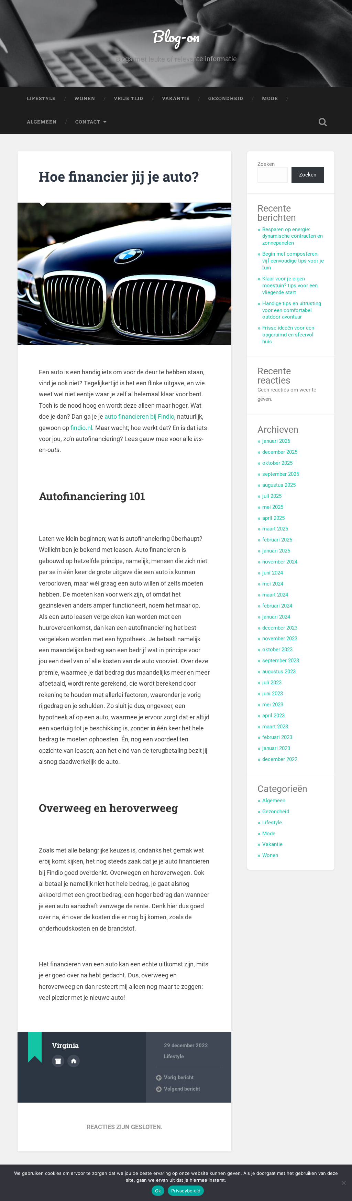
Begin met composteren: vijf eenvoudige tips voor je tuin (293, 261)
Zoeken (266, 164)
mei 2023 (272, 704)
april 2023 (273, 715)
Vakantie (176, 98)
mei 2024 (272, 584)
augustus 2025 (279, 485)
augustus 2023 (279, 671)
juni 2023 (272, 693)
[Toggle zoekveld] (322, 122)
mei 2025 (272, 507)
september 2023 (280, 660)
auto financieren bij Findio (139, 416)
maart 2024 (275, 595)
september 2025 (280, 474)
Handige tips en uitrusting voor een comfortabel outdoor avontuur (291, 310)
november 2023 (279, 638)
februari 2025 (277, 540)
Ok (158, 1190)
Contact (87, 122)
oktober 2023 (277, 649)
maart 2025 (275, 529)
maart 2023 (275, 726)
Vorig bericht (179, 1077)
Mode (270, 98)
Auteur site (73, 1061)
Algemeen (42, 122)
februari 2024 (277, 606)
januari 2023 (276, 748)
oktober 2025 (277, 463)
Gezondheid (225, 98)
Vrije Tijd (128, 98)
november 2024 (279, 562)
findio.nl (81, 427)
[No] (343, 1182)
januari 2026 (276, 441)
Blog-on (176, 36)
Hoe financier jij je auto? (119, 176)
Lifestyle (41, 98)
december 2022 (279, 759)
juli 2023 (272, 682)
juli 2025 (272, 496)
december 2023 (279, 628)
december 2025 (279, 452)
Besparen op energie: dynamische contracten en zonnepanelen (292, 236)
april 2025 (273, 518)
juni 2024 (272, 573)
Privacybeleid (185, 1190)
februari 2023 (277, 737)
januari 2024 (276, 617)
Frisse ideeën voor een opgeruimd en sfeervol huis (288, 335)
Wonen (84, 98)
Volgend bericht (182, 1089)
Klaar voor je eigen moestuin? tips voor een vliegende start (290, 286)
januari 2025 (276, 551)
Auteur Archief (58, 1061)
